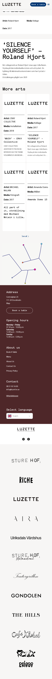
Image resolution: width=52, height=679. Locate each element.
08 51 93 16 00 (12, 386)
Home (4, 11)
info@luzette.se (12, 390)
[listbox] (19, 416)
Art (8, 11)
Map (8, 303)
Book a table (38, 4)
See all (24, 236)
